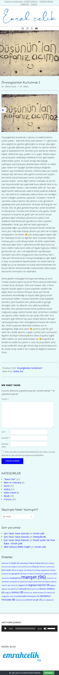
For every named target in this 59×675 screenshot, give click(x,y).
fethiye (30, 570)
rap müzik (12, 585)
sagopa (22, 585)
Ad (3, 432)
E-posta (6, 438)
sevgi (8, 593)
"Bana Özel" (10, 479)
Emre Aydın (8, 570)
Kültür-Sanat (10, 492)
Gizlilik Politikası (46, 1)
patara (24, 582)
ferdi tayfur (20, 570)
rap (4, 585)
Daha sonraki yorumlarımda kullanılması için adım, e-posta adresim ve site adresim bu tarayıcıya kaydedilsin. (28, 453)
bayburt (16, 567)
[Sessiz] (45, 628)
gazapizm (16, 573)
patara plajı (50, 582)
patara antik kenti (36, 582)
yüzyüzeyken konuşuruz (27, 596)
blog (35, 566)
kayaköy (48, 574)
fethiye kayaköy (42, 570)
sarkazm (34, 589)
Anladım (49, 672)
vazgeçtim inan (9, 596)
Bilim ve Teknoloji (12, 482)
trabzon (50, 593)
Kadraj (7, 489)
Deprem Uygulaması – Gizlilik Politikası (21, 1)
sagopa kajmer (39, 585)
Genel (26, 86)
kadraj (39, 574)
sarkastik (24, 589)
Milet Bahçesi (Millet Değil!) (17, 546)
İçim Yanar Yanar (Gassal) (16, 533)
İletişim (34, 4)
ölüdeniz (20, 600)
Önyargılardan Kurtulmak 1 (30, 368)
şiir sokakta (48, 600)
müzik (50, 578)
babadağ (24, 563)
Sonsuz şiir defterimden (35, 593)
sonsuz (17, 592)
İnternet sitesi (5, 445)
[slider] (52, 628)
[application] (29, 628)
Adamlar (6, 563)
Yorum (5, 399)
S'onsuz (7, 499)
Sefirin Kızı (18, 371)
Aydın (15, 563)
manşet (33, 577)
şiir (39, 599)
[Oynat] (5, 628)
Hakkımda (24, 4)
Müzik (7, 495)
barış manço (36, 563)
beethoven (26, 567)
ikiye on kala (29, 574)
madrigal (15, 578)
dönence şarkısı (46, 567)
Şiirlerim (30, 600)
